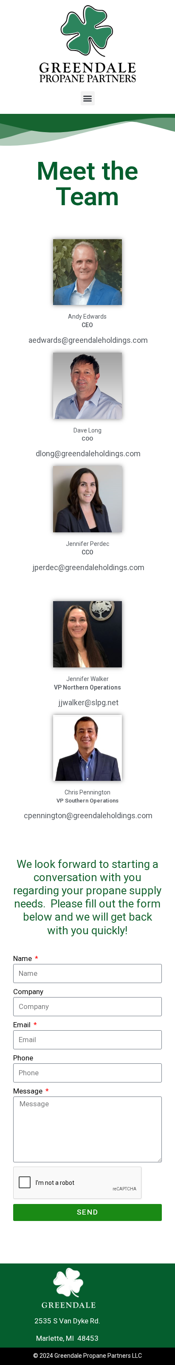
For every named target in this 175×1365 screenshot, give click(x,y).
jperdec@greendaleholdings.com (88, 567)
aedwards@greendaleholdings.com (88, 340)
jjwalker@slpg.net (88, 702)
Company (28, 991)
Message (28, 1091)
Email (22, 1024)
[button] (88, 98)
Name (23, 958)
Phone (23, 1058)
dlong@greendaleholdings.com (88, 453)
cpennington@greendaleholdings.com (88, 815)
